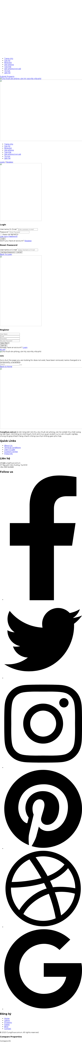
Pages (7, 1025)
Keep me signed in (10, 234)
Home (7, 1018)
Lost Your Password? (9, 236)
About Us (8, 446)
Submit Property (7, 76)
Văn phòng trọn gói (12, 69)
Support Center (11, 452)
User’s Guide (9, 450)
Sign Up (3, 345)
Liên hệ (7, 73)
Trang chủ (8, 59)
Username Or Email (8, 229)
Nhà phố (8, 63)
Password (4, 232)
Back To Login (6, 254)
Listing (7, 1021)
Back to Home (6, 367)
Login (2, 162)
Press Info (8, 454)
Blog (6, 1027)
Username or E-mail (8, 250)
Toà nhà (7, 67)
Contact (7, 1029)
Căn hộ (7, 61)
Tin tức (7, 71)
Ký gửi (2, 349)
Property (8, 1023)
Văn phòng (9, 65)
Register (9, 162)
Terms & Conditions (12, 448)
